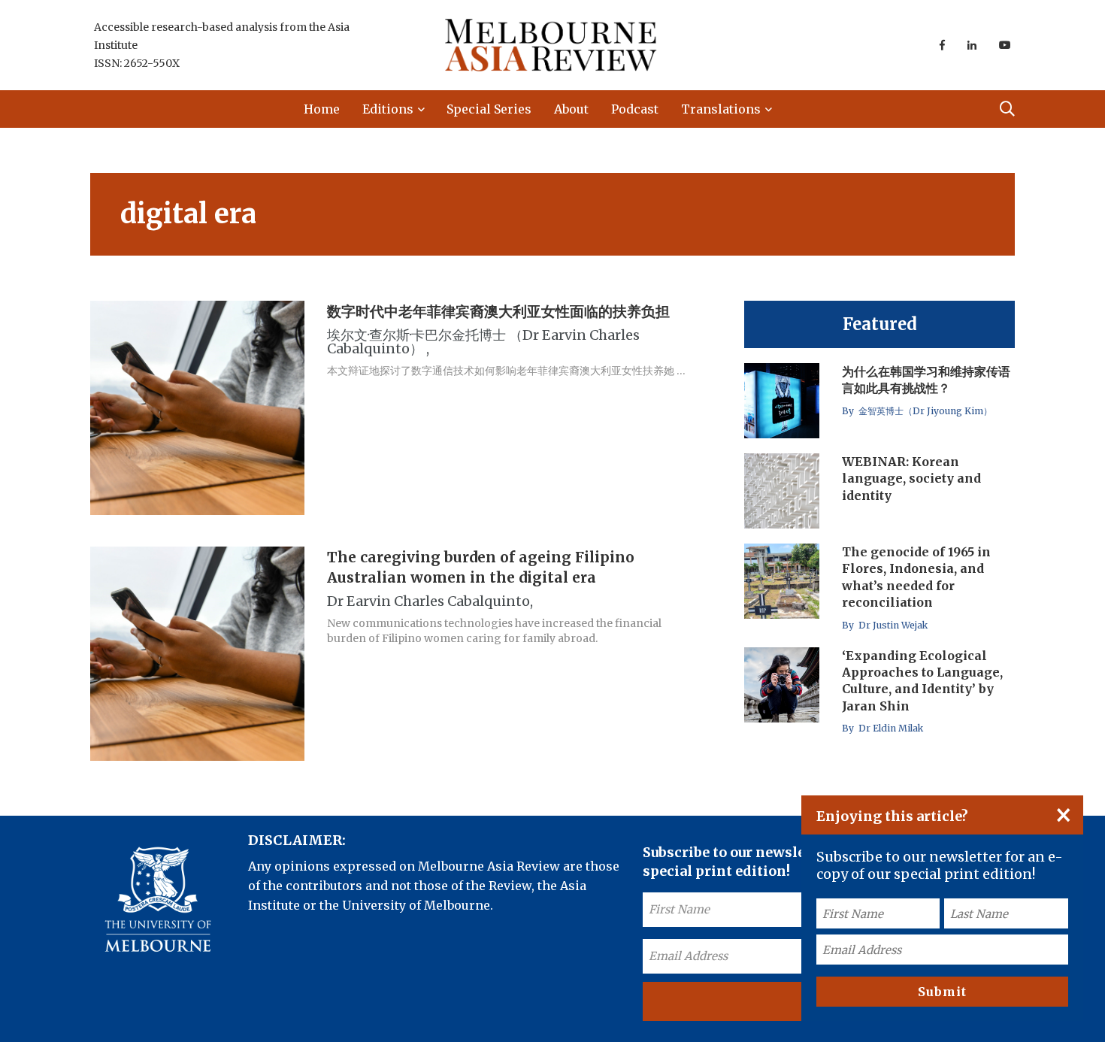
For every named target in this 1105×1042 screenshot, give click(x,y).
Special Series (489, 109)
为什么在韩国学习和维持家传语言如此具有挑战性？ (926, 379)
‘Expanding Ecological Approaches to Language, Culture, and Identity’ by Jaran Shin (922, 680)
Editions (387, 109)
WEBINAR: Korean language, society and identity (911, 478)
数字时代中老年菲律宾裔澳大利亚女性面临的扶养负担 (498, 311)
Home (322, 109)
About (571, 109)
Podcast (634, 109)
